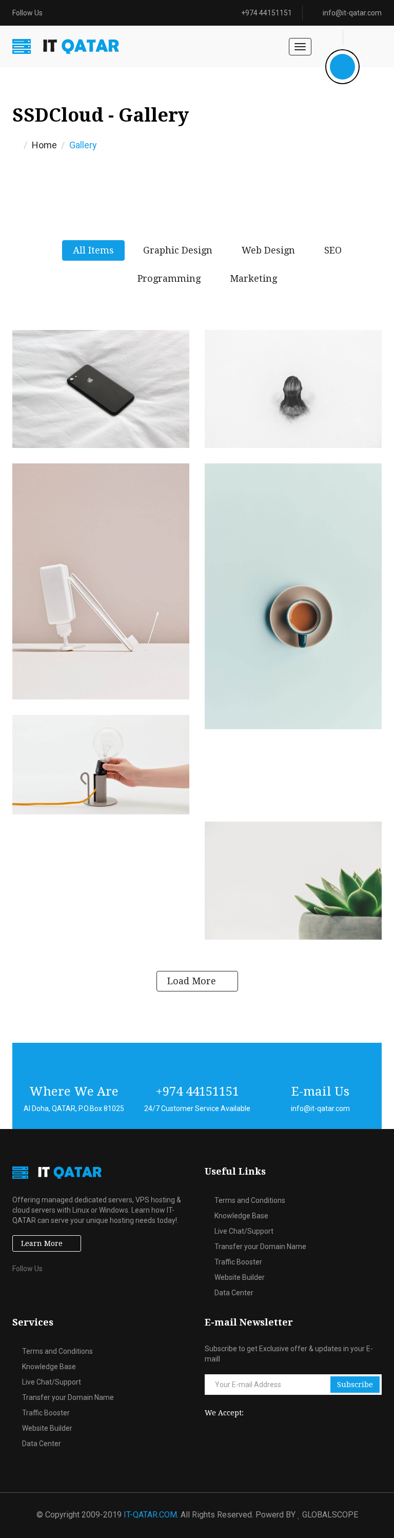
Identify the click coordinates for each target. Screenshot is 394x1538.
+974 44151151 (266, 13)
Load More (191, 981)
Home (44, 145)
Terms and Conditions (249, 1200)
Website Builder (239, 1277)
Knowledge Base (241, 1216)
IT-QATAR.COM (150, 1515)
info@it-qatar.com (352, 13)
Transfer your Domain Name (260, 1246)
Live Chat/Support (243, 1231)
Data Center (233, 1293)
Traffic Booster (238, 1262)
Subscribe (355, 1384)
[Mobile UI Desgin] (100, 389)
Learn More (42, 1243)
